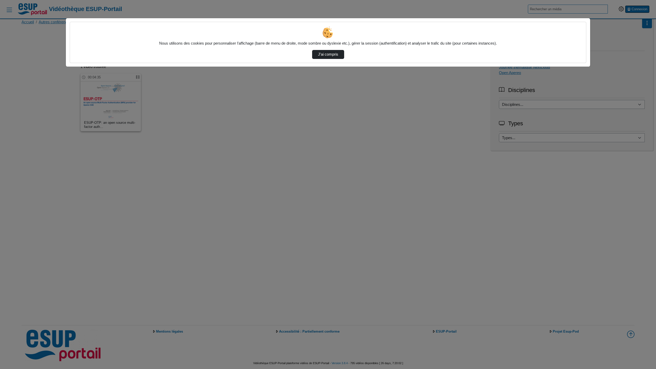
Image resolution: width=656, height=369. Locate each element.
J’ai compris (328, 54)
